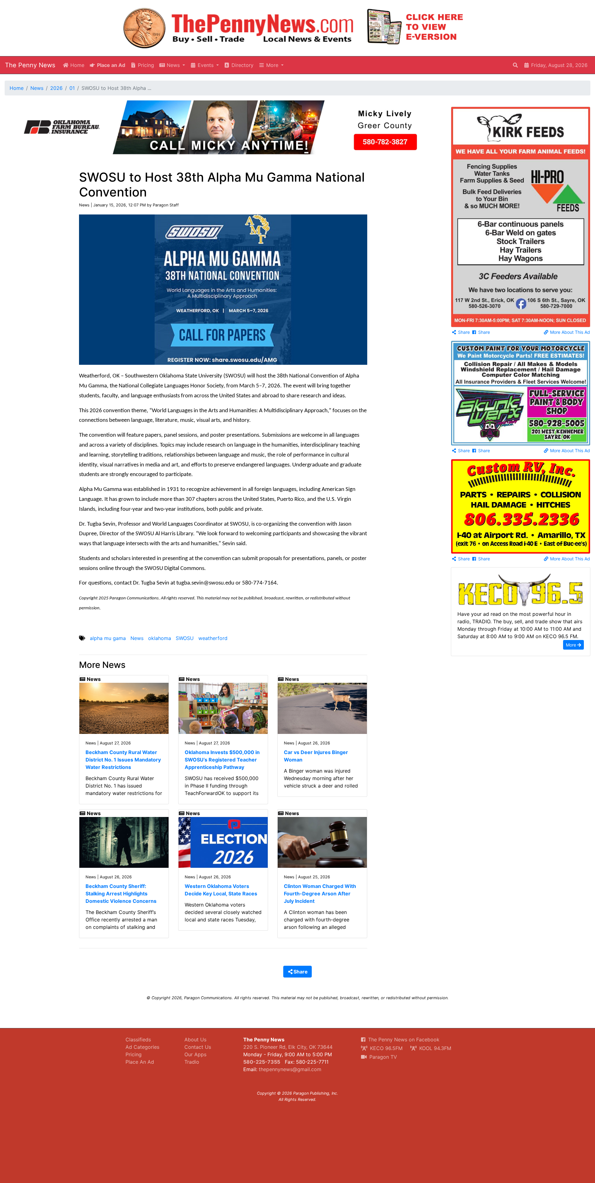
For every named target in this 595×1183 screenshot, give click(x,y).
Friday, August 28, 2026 (559, 65)
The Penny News (30, 65)
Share (463, 332)
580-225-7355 (261, 1062)
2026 (56, 88)
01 (72, 88)
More (571, 644)
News (36, 88)
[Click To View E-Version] (415, 27)
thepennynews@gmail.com (290, 1069)
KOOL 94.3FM (434, 1048)
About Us (195, 1039)
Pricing (145, 65)
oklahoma (159, 638)
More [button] (272, 65)
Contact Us (197, 1047)
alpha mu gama (108, 638)
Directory (241, 65)
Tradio (191, 1062)
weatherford (212, 638)
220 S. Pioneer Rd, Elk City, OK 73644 (288, 1047)
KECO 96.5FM (385, 1048)
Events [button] (205, 65)
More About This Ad (569, 332)
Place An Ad (140, 1062)
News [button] (173, 65)
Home (76, 65)
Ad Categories (142, 1047)
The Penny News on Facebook (403, 1039)
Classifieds (138, 1039)
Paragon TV (382, 1057)
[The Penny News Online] (238, 26)
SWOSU (185, 638)
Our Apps (195, 1054)
